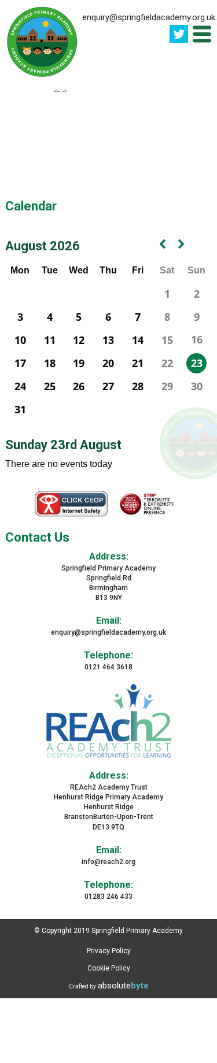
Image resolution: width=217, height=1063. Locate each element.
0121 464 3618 (108, 667)
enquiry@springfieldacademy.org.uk (108, 632)
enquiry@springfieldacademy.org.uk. (149, 17)
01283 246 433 (108, 896)
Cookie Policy (108, 968)
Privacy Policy (109, 951)
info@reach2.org (108, 862)
